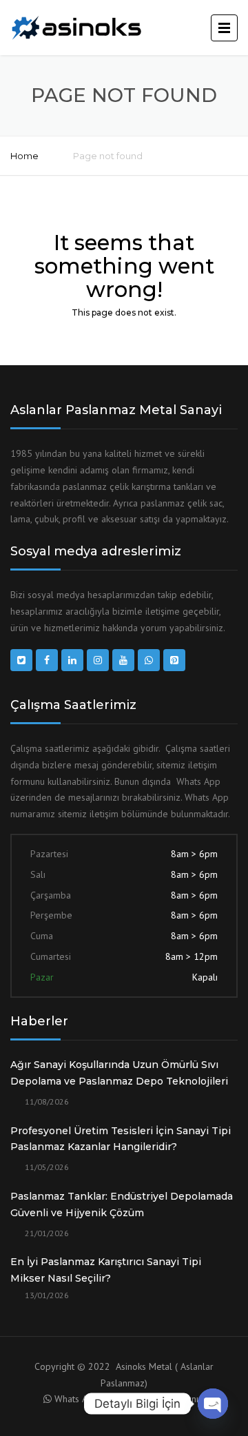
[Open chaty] (213, 1403)
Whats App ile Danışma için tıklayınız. (129, 1399)
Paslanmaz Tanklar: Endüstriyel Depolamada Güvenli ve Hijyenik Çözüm (121, 1204)
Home (24, 155)
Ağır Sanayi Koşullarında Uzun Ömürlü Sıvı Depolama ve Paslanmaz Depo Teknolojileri (119, 1072)
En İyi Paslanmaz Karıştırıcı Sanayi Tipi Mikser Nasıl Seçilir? (105, 1269)
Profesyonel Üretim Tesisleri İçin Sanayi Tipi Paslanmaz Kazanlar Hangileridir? (120, 1139)
